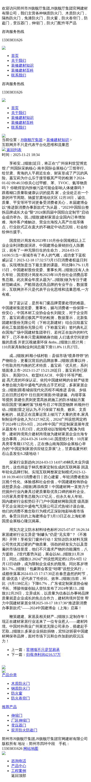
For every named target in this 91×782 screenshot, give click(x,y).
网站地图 (30, 749)
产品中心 (18, 766)
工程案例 (18, 771)
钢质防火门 (20, 688)
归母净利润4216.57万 (43, 655)
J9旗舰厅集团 (31, 140)
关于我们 (18, 60)
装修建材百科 (22, 70)
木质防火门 (20, 683)
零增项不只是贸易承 (43, 650)
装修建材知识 (22, 65)
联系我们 (18, 75)
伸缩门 (16, 715)
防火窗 (16, 693)
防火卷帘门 (20, 698)
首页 (15, 56)
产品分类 (9, 675)
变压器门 (18, 725)
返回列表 (13, 150)
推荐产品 (9, 707)
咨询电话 (18, 761)
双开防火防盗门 (24, 730)
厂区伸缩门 (20, 720)
